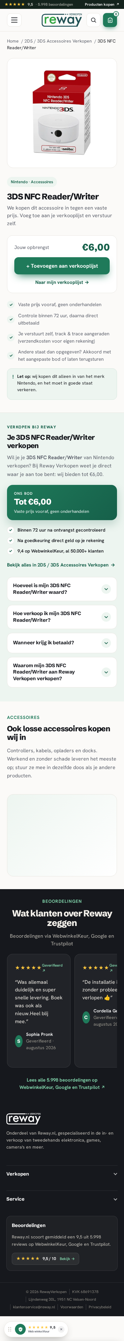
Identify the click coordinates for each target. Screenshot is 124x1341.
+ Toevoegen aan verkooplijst (62, 265)
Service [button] (15, 1199)
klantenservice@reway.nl (34, 1307)
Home (13, 41)
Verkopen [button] (17, 1174)
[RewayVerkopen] (62, 20)
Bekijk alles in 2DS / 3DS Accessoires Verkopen (61, 565)
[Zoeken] (93, 20)
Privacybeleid (100, 1307)
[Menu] (14, 20)
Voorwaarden (71, 1307)
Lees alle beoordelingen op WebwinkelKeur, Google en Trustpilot (62, 1083)
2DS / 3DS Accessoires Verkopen (58, 41)
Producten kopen (102, 4)
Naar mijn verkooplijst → (62, 282)
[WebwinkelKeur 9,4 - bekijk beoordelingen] (20, 1329)
